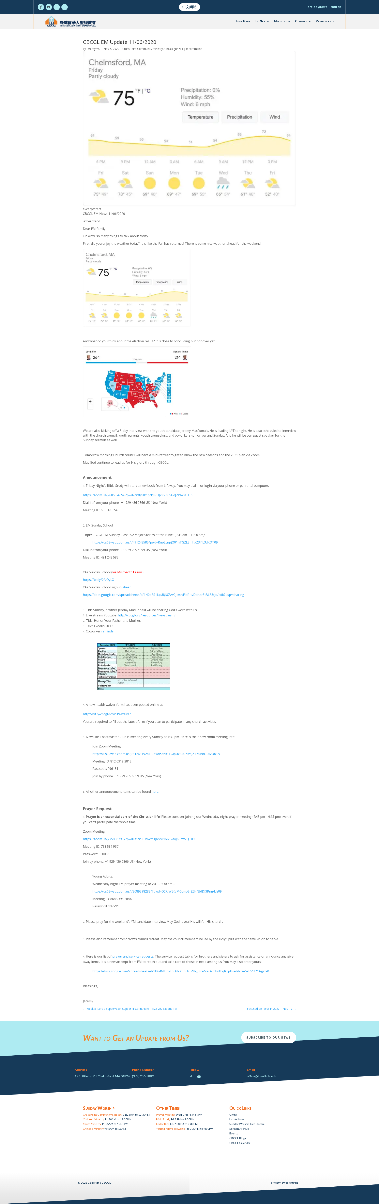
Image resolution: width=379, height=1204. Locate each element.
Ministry (280, 21)
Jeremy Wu (93, 49)
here (155, 791)
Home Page (242, 21)
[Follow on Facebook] (41, 7)
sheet (126, 587)
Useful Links (236, 1119)
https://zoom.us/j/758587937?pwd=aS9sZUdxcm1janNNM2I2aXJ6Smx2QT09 (139, 839)
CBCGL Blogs (237, 1138)
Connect (301, 21)
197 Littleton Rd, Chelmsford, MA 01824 (102, 1076)
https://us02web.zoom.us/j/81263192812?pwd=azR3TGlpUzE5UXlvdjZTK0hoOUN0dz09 (156, 754)
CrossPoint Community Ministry (142, 49)
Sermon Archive (239, 1128)
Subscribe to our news (268, 1037)
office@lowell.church (324, 6)
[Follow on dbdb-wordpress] (56, 7)
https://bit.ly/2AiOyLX (98, 579)
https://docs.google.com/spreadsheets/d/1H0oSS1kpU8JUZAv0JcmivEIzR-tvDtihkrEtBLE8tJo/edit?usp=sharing (163, 595)
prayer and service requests (132, 956)
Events (233, 1133)
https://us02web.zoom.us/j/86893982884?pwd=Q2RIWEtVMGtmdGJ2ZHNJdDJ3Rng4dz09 (157, 891)
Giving (233, 1114)
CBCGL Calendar (239, 1143)
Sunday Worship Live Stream (247, 1124)
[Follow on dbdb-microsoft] (64, 7)
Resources (323, 21)
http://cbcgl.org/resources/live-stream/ (146, 615)
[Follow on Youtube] (49, 7)
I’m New (260, 21)
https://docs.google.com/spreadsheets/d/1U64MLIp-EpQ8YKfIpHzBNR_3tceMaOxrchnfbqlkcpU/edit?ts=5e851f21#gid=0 (180, 971)
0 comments (194, 49)
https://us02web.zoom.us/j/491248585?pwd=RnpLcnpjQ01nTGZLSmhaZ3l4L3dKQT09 (155, 542)
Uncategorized (173, 49)
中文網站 (189, 7)
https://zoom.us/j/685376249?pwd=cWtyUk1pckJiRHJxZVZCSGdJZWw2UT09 (138, 495)
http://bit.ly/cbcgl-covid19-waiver (107, 714)
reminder (108, 631)
